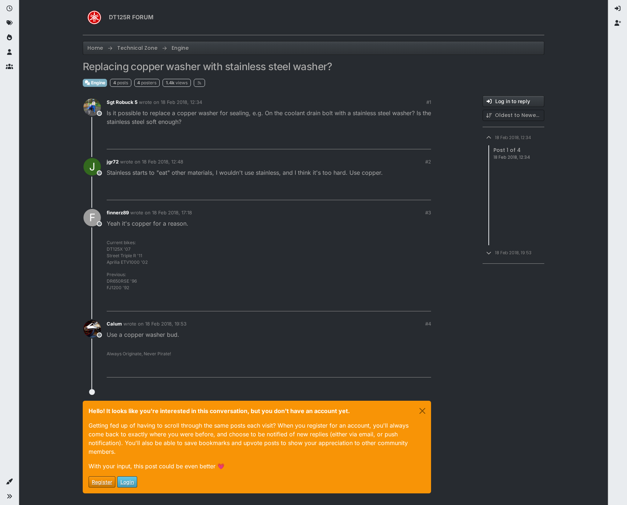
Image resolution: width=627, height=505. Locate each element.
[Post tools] (424, 140)
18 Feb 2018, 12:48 (162, 162)
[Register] (617, 23)
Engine (97, 82)
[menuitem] (617, 9)
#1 (428, 102)
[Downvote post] (410, 140)
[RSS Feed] (199, 83)
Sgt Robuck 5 (122, 102)
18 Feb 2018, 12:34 (181, 102)
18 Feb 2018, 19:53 (166, 324)
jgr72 (113, 162)
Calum (114, 324)
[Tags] (9, 23)
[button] (9, 482)
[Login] (617, 9)
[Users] (9, 52)
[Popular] (9, 38)
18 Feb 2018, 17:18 (172, 212)
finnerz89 (118, 212)
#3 (428, 212)
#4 (428, 324)
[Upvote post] (385, 140)
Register (102, 482)
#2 (428, 162)
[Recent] (9, 9)
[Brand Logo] (94, 17)
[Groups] (9, 67)
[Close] (422, 411)
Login (127, 482)
